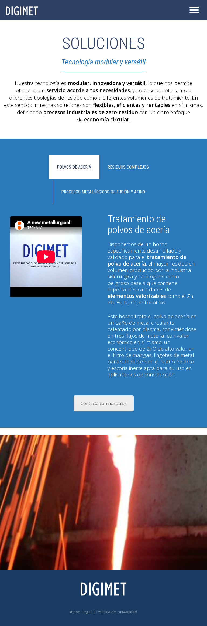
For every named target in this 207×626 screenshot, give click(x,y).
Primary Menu (196, 10)
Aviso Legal (81, 611)
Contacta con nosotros (104, 403)
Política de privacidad (116, 611)
